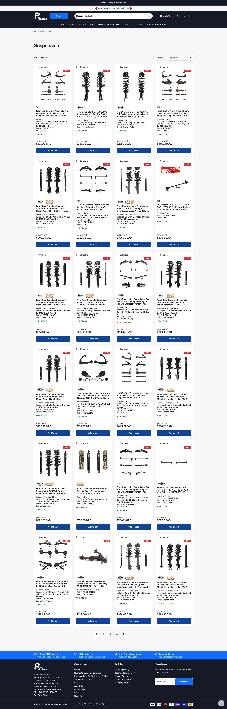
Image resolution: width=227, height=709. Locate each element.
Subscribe (184, 682)
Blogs (91, 25)
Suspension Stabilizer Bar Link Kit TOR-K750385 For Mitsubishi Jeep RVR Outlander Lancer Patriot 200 (173, 207)
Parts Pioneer (45, 704)
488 (124, 634)
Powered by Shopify (59, 704)
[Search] (178, 16)
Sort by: (160, 57)
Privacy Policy (121, 676)
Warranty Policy (122, 682)
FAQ (117, 25)
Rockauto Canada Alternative (87, 673)
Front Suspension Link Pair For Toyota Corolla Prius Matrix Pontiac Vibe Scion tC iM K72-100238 (174, 489)
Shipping (101, 25)
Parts (70, 25)
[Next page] (130, 634)
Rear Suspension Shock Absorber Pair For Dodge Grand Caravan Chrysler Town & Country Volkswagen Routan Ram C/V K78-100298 (93, 493)
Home (62, 25)
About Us (148, 25)
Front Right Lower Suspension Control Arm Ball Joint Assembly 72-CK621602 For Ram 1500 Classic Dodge (91, 585)
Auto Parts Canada (83, 679)
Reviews (125, 25)
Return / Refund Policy (125, 673)
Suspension (46, 31)
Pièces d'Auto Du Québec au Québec (91, 676)
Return (110, 25)
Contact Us (160, 25)
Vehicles (136, 25)
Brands (81, 25)
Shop (58, 16)
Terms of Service (123, 679)
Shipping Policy (122, 669)
